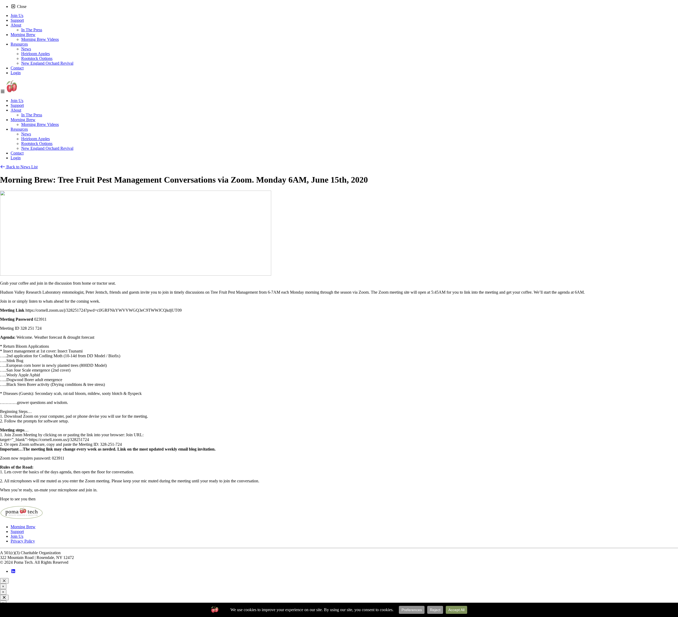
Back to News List (21, 167)
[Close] (4, 581)
